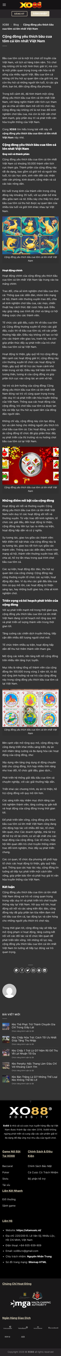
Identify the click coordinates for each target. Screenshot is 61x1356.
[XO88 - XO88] (30, 4)
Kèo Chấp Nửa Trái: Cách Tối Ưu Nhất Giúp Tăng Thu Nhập (34, 1039)
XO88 (5, 24)
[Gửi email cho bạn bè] (33, 970)
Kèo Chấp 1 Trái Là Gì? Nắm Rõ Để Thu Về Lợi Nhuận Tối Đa (35, 1052)
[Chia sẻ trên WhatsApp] (16, 970)
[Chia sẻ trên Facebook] (22, 970)
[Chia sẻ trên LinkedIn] (44, 970)
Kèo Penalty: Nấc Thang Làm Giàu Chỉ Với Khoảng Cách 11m (34, 1065)
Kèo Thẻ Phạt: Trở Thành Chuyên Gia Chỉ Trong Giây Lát (33, 1026)
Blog (16, 24)
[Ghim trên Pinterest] (39, 970)
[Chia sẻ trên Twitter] (27, 970)
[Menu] (4, 5)
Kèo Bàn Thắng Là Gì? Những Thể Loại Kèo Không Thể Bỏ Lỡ (34, 1078)
